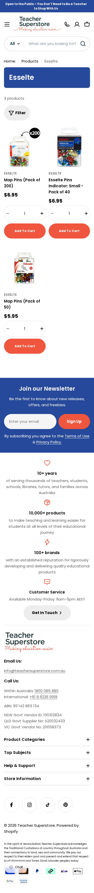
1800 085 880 (46, 690)
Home (9, 61)
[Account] (77, 24)
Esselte (10, 173)
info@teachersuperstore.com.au (34, 670)
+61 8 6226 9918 (43, 696)
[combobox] (47, 43)
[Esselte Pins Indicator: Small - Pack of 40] (69, 147)
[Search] (83, 44)
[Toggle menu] (7, 24)
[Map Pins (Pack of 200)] (25, 147)
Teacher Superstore (36, 825)
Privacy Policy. (49, 442)
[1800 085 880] (67, 24)
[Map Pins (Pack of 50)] (25, 268)
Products (30, 61)
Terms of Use (77, 436)
